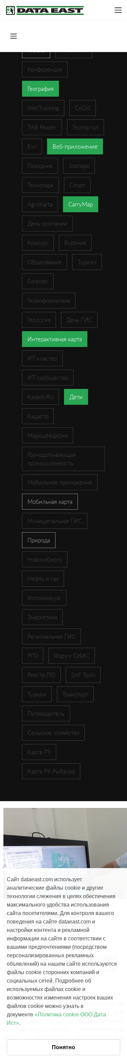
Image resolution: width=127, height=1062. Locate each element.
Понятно (63, 1047)
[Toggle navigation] (118, 10)
